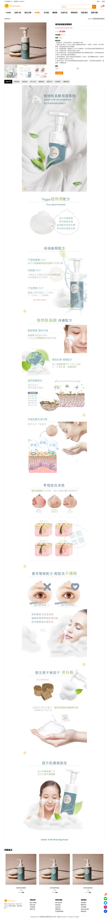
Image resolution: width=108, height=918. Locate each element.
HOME (8, 12)
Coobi (77, 917)
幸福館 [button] (37, 12)
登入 (98, 1)
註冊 (103, 1)
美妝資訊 (84, 12)
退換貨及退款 (85, 909)
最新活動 (94, 12)
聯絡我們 (83, 911)
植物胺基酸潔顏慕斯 (98, 19)
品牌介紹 (17, 12)
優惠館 (54, 12)
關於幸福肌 (33, 903)
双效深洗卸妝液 (88, 888)
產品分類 (27, 12)
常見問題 (83, 907)
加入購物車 (59, 73)
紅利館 (46, 12)
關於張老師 (58, 903)
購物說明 (83, 905)
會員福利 (83, 903)
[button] (105, 895)
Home (89, 19)
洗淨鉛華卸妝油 (54, 888)
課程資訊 (74, 12)
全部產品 (32, 907)
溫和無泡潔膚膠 (21, 888)
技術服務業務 (59, 911)
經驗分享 (32, 909)
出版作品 (64, 12)
